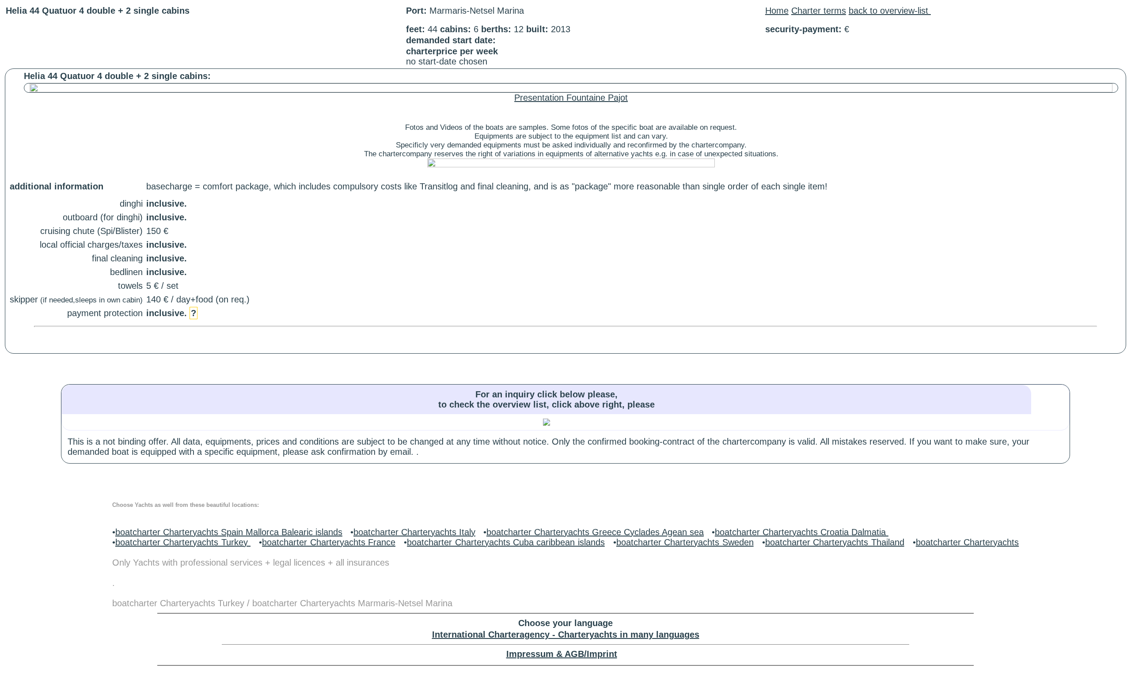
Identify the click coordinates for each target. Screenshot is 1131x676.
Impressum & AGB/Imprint (561, 654)
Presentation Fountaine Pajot (571, 97)
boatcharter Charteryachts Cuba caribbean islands (506, 542)
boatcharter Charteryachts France (328, 542)
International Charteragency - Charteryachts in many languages (565, 634)
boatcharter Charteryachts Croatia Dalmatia (801, 532)
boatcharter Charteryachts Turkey (182, 542)
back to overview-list (890, 10)
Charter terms (818, 10)
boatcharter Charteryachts (967, 542)
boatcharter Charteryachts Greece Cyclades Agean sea (595, 532)
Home (777, 10)
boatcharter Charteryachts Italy (414, 532)
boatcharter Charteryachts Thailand (834, 542)
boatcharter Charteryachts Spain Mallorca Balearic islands (228, 532)
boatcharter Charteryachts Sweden (685, 542)
